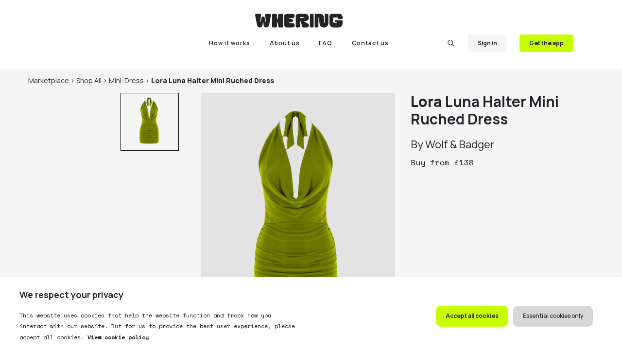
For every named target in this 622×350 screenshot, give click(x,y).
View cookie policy (116, 337)
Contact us (370, 43)
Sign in (487, 43)
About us (285, 43)
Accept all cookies (472, 316)
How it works (229, 43)
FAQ (325, 43)
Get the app (546, 43)
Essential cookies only (553, 316)
